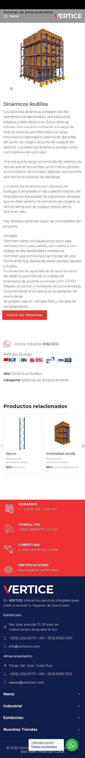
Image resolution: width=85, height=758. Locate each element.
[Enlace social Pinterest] (42, 4)
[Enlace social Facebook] (31, 4)
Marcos (11, 453)
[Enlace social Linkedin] (48, 4)
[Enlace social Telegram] (53, 4)
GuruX (59, 752)
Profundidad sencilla (60, 453)
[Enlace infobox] (31, 569)
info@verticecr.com (24, 646)
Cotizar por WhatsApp (24, 315)
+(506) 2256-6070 (31, 529)
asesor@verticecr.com (26, 682)
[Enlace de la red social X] (36, 4)
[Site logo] (68, 16)
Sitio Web (28, 752)
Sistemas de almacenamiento (45, 380)
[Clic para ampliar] (11, 89)
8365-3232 (51, 344)
